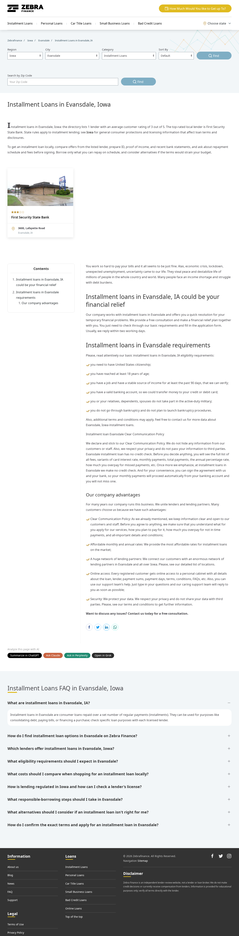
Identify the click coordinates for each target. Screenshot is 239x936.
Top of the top (74, 916)
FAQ (10, 892)
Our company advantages (40, 303)
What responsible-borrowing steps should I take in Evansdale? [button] (65, 799)
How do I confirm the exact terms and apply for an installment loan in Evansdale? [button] (83, 824)
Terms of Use (15, 924)
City (47, 49)
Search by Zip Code (19, 75)
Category (108, 49)
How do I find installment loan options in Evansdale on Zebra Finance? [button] (72, 735)
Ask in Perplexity (77, 655)
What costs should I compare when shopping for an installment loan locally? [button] (78, 773)
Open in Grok (103, 655)
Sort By (163, 49)
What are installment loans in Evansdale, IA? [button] (48, 702)
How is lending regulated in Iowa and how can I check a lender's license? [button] (74, 786)
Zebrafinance (15, 40)
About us (13, 867)
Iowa (89, 132)
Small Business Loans (115, 23)
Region (11, 49)
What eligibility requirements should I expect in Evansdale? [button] (62, 761)
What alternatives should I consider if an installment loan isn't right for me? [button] (78, 812)
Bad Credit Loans (150, 23)
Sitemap (143, 860)
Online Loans (73, 908)
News (10, 883)
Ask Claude (53, 655)
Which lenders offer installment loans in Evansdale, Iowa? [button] (60, 748)
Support (12, 900)
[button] (195, 8)
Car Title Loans (81, 23)
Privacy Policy (15, 932)
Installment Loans (20, 23)
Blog (10, 875)
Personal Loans (52, 23)
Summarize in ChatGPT (24, 655)
